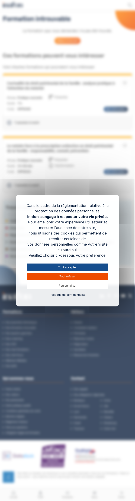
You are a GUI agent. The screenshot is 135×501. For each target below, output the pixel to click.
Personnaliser (67, 285)
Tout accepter (67, 267)
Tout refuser (67, 276)
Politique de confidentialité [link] (67, 294)
